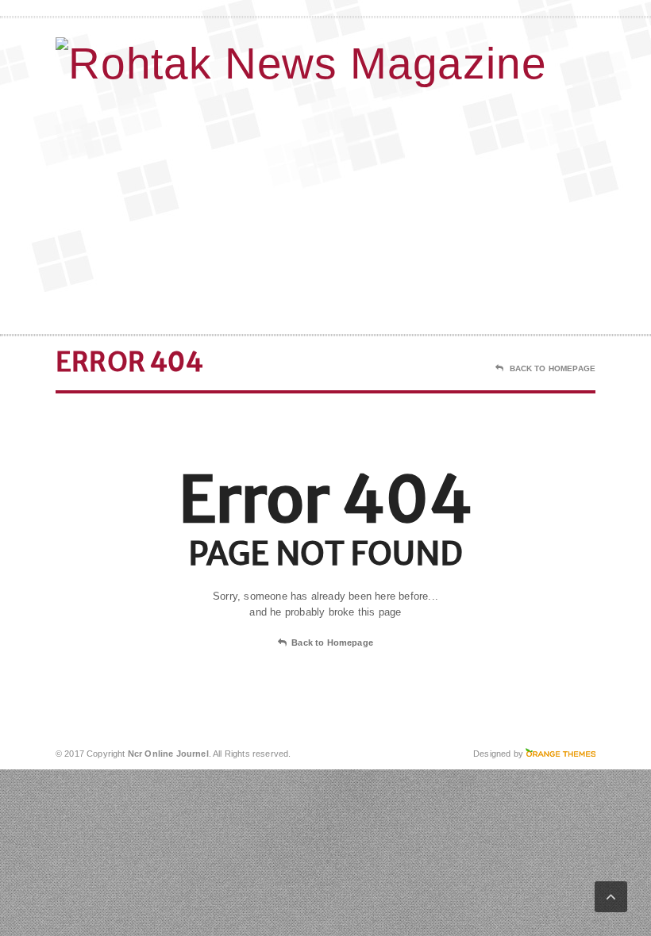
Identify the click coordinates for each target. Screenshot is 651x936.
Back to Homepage (332, 642)
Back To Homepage (552, 368)
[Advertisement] (492, 207)
